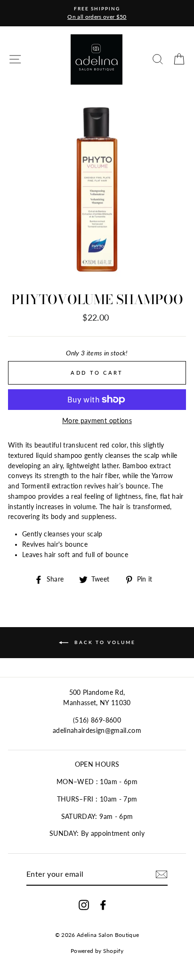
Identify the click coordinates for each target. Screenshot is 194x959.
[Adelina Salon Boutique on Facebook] (103, 905)
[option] (97, 13)
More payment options (97, 420)
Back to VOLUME (104, 642)
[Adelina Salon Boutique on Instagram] (84, 905)
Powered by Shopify (97, 950)
